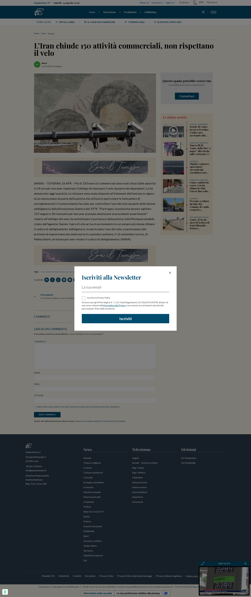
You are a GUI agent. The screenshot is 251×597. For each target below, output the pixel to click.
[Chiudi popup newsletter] (170, 272)
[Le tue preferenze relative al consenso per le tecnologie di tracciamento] (5, 592)
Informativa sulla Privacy (114, 305)
